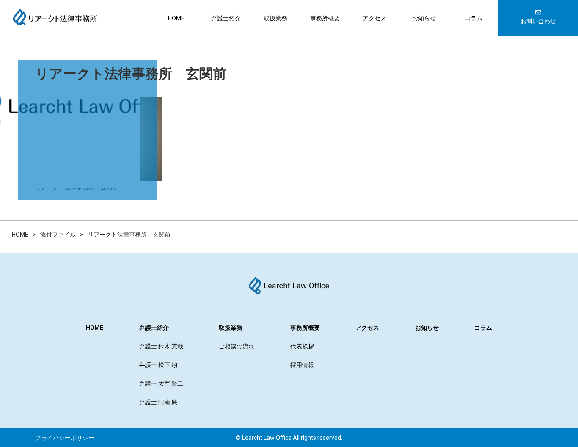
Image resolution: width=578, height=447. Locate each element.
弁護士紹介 (226, 18)
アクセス (374, 18)
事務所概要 (325, 18)
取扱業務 (275, 18)
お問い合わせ (538, 21)
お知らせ (424, 18)
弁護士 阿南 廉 (158, 402)
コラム (473, 18)
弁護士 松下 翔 (158, 364)
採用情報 (302, 364)
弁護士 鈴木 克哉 (161, 346)
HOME (176, 18)
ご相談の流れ (236, 346)
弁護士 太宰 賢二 (161, 383)
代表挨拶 (302, 346)
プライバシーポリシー (64, 437)
